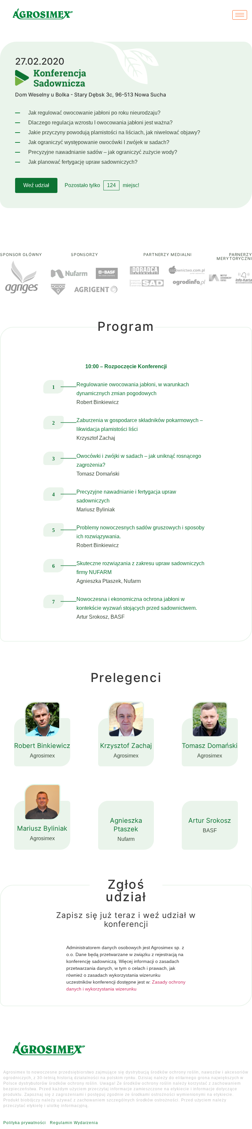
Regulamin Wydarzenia (74, 1122)
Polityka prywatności (24, 1122)
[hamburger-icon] (239, 15)
